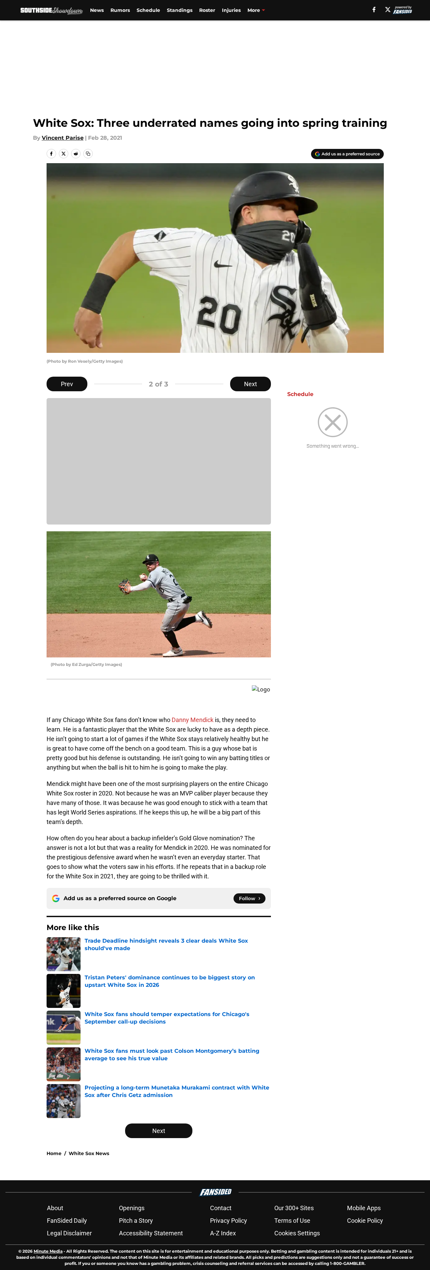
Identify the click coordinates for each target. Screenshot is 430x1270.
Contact (220, 1208)
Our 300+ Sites (294, 1208)
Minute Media (48, 1251)
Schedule (148, 10)
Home (54, 1153)
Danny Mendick (192, 719)
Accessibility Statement (151, 1233)
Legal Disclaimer (69, 1233)
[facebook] (374, 9)
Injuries (231, 10)
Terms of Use (292, 1220)
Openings (131, 1208)
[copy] (88, 153)
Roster (207, 10)
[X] (388, 9)
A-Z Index (223, 1233)
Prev (67, 384)
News (97, 10)
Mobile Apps (364, 1208)
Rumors (120, 10)
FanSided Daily (67, 1220)
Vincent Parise (63, 138)
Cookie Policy (365, 1220)
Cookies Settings (297, 1233)
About (55, 1208)
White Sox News (89, 1153)
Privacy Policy (228, 1220)
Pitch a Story (136, 1220)
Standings (179, 10)
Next (250, 384)
